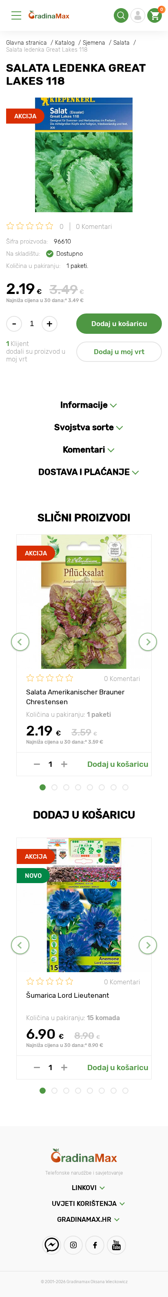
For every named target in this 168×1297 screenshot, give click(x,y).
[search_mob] (121, 15)
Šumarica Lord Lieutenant (67, 995)
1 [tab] (43, 787)
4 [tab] (78, 787)
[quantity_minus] (37, 764)
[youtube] (116, 1245)
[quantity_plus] (64, 764)
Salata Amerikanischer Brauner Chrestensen (75, 696)
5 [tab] (90, 787)
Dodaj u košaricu (119, 324)
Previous (20, 642)
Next (148, 642)
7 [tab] (114, 787)
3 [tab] (66, 787)
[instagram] (73, 1245)
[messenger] (51, 1245)
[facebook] (94, 1245)
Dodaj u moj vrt (119, 352)
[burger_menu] (16, 15)
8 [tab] (125, 787)
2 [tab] (54, 787)
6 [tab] (102, 787)
